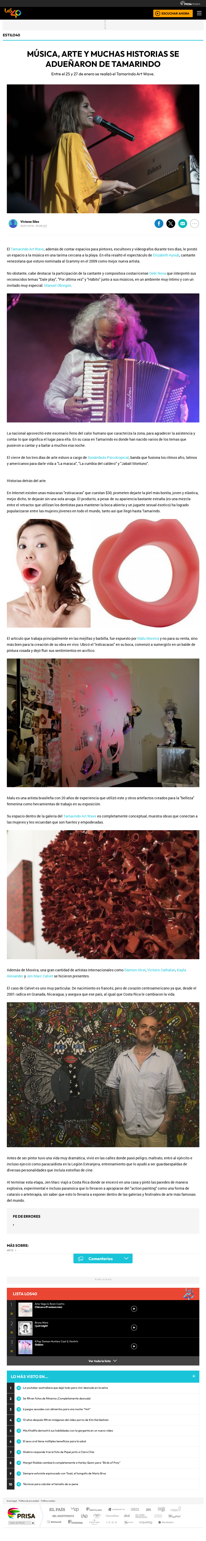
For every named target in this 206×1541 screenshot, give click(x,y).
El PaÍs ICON (111, 1526)
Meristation (164, 1526)
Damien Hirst (135, 969)
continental (127, 1515)
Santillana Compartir (116, 1509)
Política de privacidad (29, 1500)
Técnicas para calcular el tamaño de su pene (50, 1484)
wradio (96, 1515)
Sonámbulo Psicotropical (108, 457)
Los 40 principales (76, 1509)
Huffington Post (62, 1515)
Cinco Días (112, 1515)
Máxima (137, 1515)
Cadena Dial (162, 1515)
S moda (127, 1526)
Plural (93, 1526)
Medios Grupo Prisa (21, 1522)
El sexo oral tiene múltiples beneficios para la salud (54, 1441)
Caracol (176, 1509)
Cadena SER (135, 1509)
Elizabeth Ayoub (166, 255)
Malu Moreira (148, 638)
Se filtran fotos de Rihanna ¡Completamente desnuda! (57, 1398)
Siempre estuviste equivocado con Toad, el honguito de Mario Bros (64, 1473)
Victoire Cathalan (161, 969)
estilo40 (11, 35)
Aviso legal (12, 1500)
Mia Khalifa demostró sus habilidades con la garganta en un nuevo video (68, 1430)
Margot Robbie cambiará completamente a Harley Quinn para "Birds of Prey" (72, 1462)
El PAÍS (57, 1509)
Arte (10, 1250)
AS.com (147, 1509)
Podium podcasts (54, 1520)
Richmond (54, 1526)
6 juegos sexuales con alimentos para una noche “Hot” (57, 1409)
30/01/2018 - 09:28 (33, 226)
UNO (84, 1515)
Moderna (74, 1526)
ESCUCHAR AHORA (175, 13)
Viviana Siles (29, 222)
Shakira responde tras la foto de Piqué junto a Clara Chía (58, 1452)
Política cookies (48, 1500)
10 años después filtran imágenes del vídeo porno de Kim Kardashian (66, 1420)
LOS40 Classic (150, 1515)
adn (161, 1509)
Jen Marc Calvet (40, 976)
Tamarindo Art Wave (27, 249)
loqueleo (144, 1526)
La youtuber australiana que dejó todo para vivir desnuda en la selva (65, 1388)
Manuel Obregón (57, 285)
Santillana (95, 1509)
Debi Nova (157, 273)
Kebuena (176, 1515)
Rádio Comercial (181, 1526)
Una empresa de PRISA (21, 1513)
